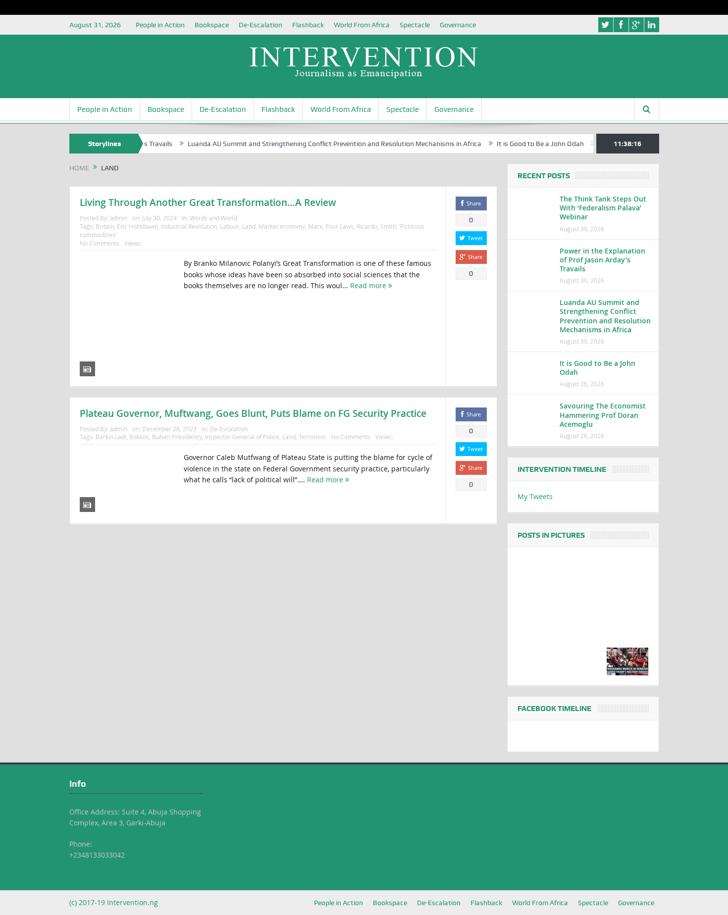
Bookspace (212, 25)
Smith (388, 226)
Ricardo (367, 226)
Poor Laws (339, 226)
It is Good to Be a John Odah (521, 144)
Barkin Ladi (111, 437)
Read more (369, 285)
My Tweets (535, 496)
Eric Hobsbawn (137, 226)
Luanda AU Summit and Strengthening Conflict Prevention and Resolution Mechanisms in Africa (315, 144)
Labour (229, 226)
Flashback (308, 25)
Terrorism (312, 437)
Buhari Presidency (177, 437)
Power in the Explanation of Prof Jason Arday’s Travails (602, 259)
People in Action (160, 25)
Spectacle (415, 25)
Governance (458, 25)
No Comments (99, 243)
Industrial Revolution (189, 226)
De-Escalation (260, 25)
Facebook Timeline (554, 708)
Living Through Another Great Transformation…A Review (208, 202)
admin (118, 218)
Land (249, 226)
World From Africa (362, 25)
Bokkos (139, 437)
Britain (105, 226)
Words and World (213, 218)
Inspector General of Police (242, 437)
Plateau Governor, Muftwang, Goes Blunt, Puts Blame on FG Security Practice (253, 413)
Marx (315, 226)
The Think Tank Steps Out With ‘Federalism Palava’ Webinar (603, 207)
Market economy (282, 226)
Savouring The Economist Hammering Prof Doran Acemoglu (603, 414)
